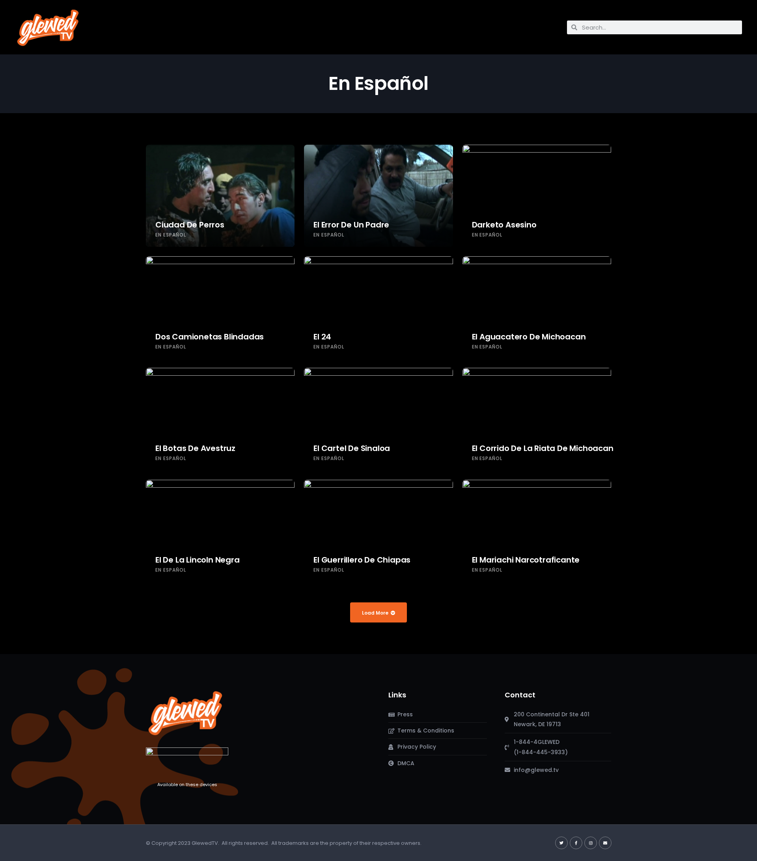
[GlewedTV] (185, 713)
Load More (375, 612)
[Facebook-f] (576, 843)
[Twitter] (561, 843)
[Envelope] (605, 843)
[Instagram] (590, 843)
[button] (117, 25)
